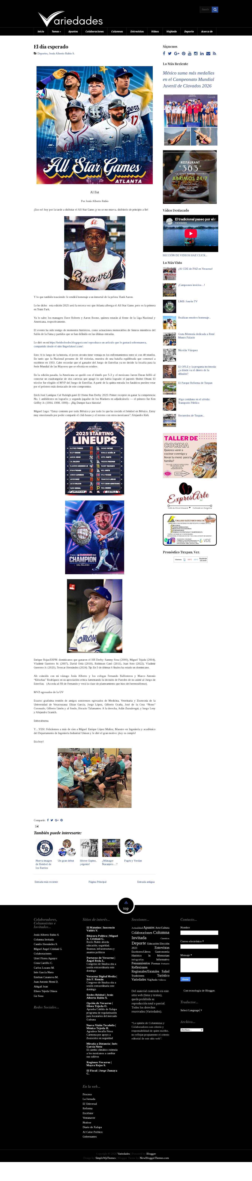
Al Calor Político (93, 1131)
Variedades (139, 979)
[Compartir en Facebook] (48, 820)
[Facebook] (164, 54)
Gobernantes (90, 1136)
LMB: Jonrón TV (188, 301)
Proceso (87, 1094)
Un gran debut (66, 860)
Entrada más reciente (46, 881)
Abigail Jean (41, 986)
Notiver (87, 1122)
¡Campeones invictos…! (191, 284)
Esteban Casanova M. (46, 977)
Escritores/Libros (141, 951)
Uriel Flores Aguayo (45, 958)
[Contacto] (208, 54)
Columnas (117, 31)
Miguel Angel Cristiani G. (48, 948)
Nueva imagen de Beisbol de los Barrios (44, 864)
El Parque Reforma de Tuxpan (195, 382)
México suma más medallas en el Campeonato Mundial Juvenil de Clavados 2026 (188, 79)
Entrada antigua (146, 881)
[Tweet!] (52, 820)
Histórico (137, 955)
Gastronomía (162, 951)
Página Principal (98, 881)
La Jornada (89, 1098)
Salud (165, 971)
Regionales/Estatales (145, 971)
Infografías (138, 959)
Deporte (189, 31)
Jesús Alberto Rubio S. (62, 53)
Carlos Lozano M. (44, 967)
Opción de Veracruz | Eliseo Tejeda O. (100, 1005)
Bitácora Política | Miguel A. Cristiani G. (102, 937)
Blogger (210, 990)
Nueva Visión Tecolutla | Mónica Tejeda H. (101, 1027)
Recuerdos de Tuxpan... (191, 415)
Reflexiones (139, 967)
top (126, 908)
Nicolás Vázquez (188, 350)
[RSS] (214, 54)
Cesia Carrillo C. (43, 962)
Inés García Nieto (44, 972)
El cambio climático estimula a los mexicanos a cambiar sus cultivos (102, 1053)
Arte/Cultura (162, 927)
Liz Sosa (38, 995)
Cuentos (164, 938)
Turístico (163, 975)
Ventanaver (89, 1117)
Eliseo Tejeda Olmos (45, 991)
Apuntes (73, 31)
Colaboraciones (94, 31)
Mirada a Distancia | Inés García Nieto (102, 1045)
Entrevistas (137, 31)
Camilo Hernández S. (46, 944)
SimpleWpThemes (106, 1157)
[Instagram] (196, 54)
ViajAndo (171, 31)
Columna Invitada (44, 939)
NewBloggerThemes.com (154, 1157)
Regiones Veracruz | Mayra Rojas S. (99, 1064)
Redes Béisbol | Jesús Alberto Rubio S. (100, 996)
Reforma (87, 1108)
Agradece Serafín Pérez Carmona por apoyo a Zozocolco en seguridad (100, 1035)
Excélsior (88, 1113)
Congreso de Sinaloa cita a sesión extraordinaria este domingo (101, 967)
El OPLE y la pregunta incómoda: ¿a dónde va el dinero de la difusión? (197, 370)
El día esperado (51, 46)
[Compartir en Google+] (56, 820)
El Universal (90, 1103)
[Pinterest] (183, 54)
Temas (56, 31)
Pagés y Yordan (133, 860)
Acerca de (207, 31)
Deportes (42, 53)
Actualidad (137, 927)
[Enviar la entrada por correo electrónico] (36, 826)
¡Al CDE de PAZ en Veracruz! (195, 268)
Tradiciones (138, 975)
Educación (153, 943)
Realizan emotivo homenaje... (194, 317)
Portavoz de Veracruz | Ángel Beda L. (101, 959)
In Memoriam (158, 955)
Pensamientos (141, 963)
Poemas (155, 963)
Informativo (162, 959)
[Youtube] (189, 54)
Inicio (41, 31)
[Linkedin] (202, 54)
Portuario (165, 963)
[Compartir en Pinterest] (61, 820)
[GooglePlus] (176, 54)
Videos (155, 31)
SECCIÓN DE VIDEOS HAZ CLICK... (185, 255)
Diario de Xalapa (92, 1127)
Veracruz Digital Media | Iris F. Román (102, 978)
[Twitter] (170, 54)
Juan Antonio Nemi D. (46, 981)
